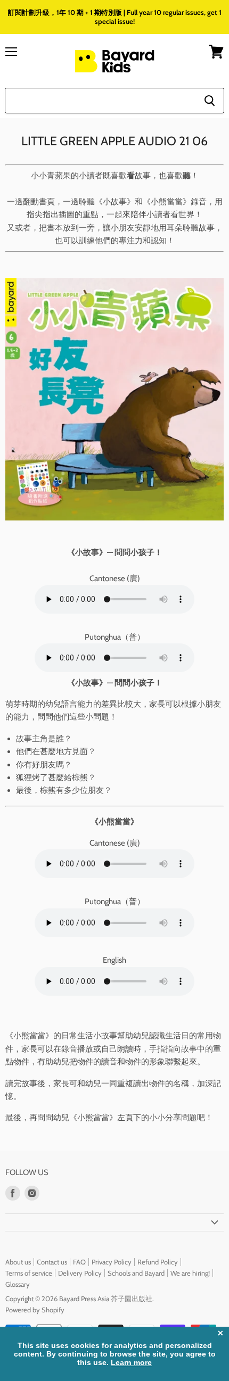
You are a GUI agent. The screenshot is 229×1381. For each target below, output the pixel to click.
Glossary (17, 1284)
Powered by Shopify (34, 1309)
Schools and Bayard (136, 1273)
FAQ (79, 1262)
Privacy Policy (112, 1262)
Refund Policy (157, 1262)
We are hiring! (190, 1273)
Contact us (52, 1262)
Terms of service (28, 1273)
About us (18, 1262)
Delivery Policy (80, 1273)
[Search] (209, 100)
